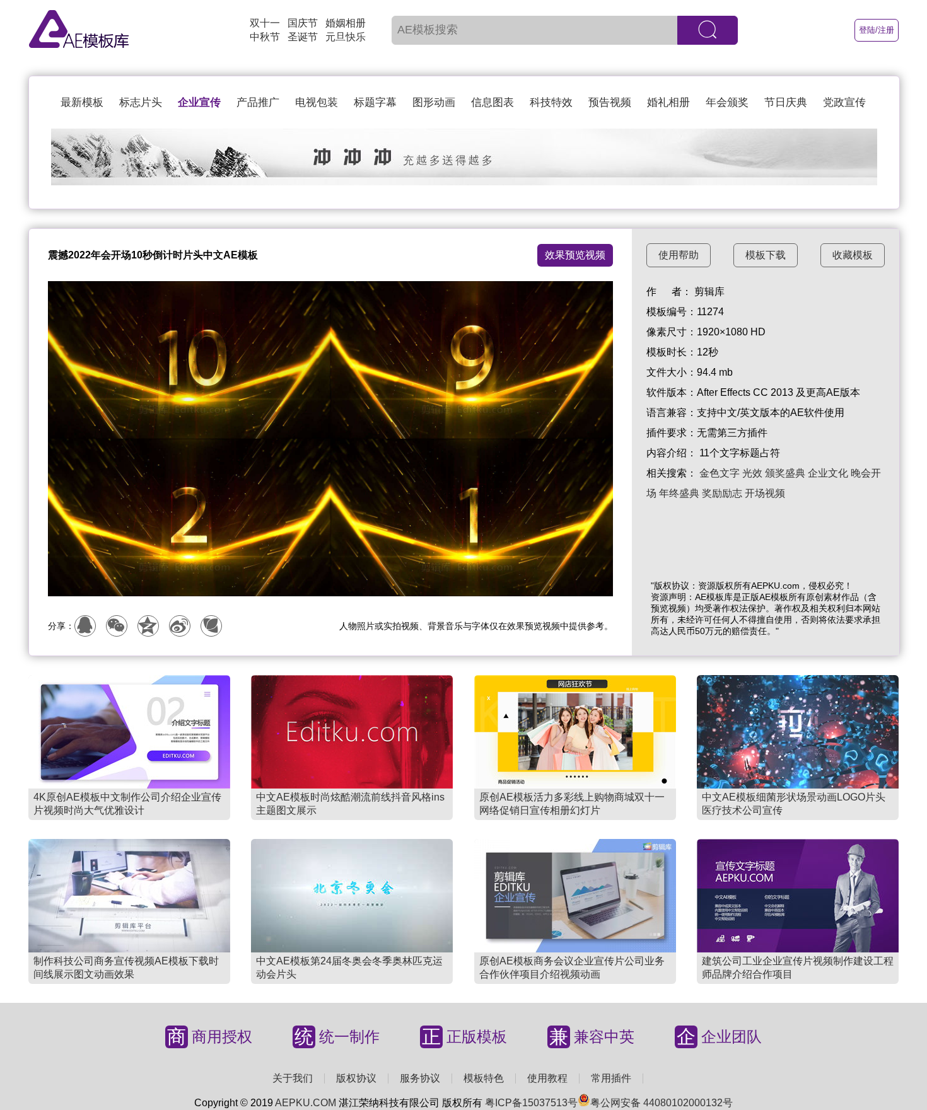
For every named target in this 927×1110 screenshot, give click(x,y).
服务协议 (420, 1078)
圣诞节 (303, 37)
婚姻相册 (345, 23)
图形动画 (433, 102)
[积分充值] (464, 181)
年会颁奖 (727, 102)
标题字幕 (375, 102)
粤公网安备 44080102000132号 (661, 1102)
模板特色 (484, 1078)
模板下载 (765, 255)
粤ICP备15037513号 (531, 1102)
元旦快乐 (345, 37)
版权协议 (356, 1078)
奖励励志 (722, 493)
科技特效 (551, 102)
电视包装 (316, 102)
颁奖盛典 (785, 473)
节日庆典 (785, 102)
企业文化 (828, 473)
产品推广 (257, 102)
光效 (752, 473)
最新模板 (82, 102)
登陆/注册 (876, 30)
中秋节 (265, 37)
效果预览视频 (575, 255)
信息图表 (492, 102)
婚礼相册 (668, 102)
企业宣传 (199, 102)
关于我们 (292, 1078)
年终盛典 (679, 493)
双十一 (265, 23)
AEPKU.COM (305, 1102)
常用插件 (611, 1078)
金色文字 (719, 473)
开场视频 (765, 493)
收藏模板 (852, 255)
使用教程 (547, 1078)
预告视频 (609, 102)
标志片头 (140, 102)
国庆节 (303, 23)
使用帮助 (678, 255)
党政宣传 (844, 102)
